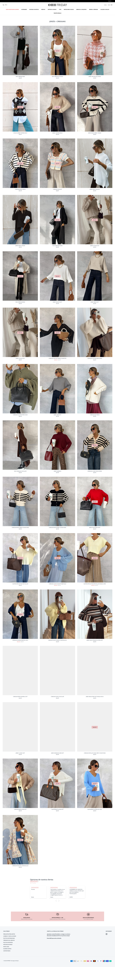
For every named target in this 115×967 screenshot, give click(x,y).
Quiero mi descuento (57, 490)
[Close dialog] (78, 473)
